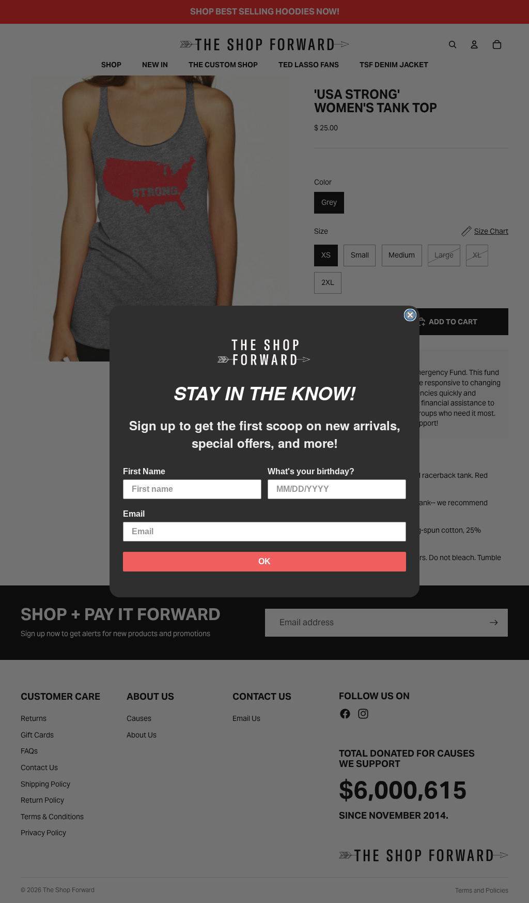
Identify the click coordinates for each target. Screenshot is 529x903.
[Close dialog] (410, 315)
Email (134, 513)
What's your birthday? (311, 471)
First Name (144, 471)
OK (264, 561)
